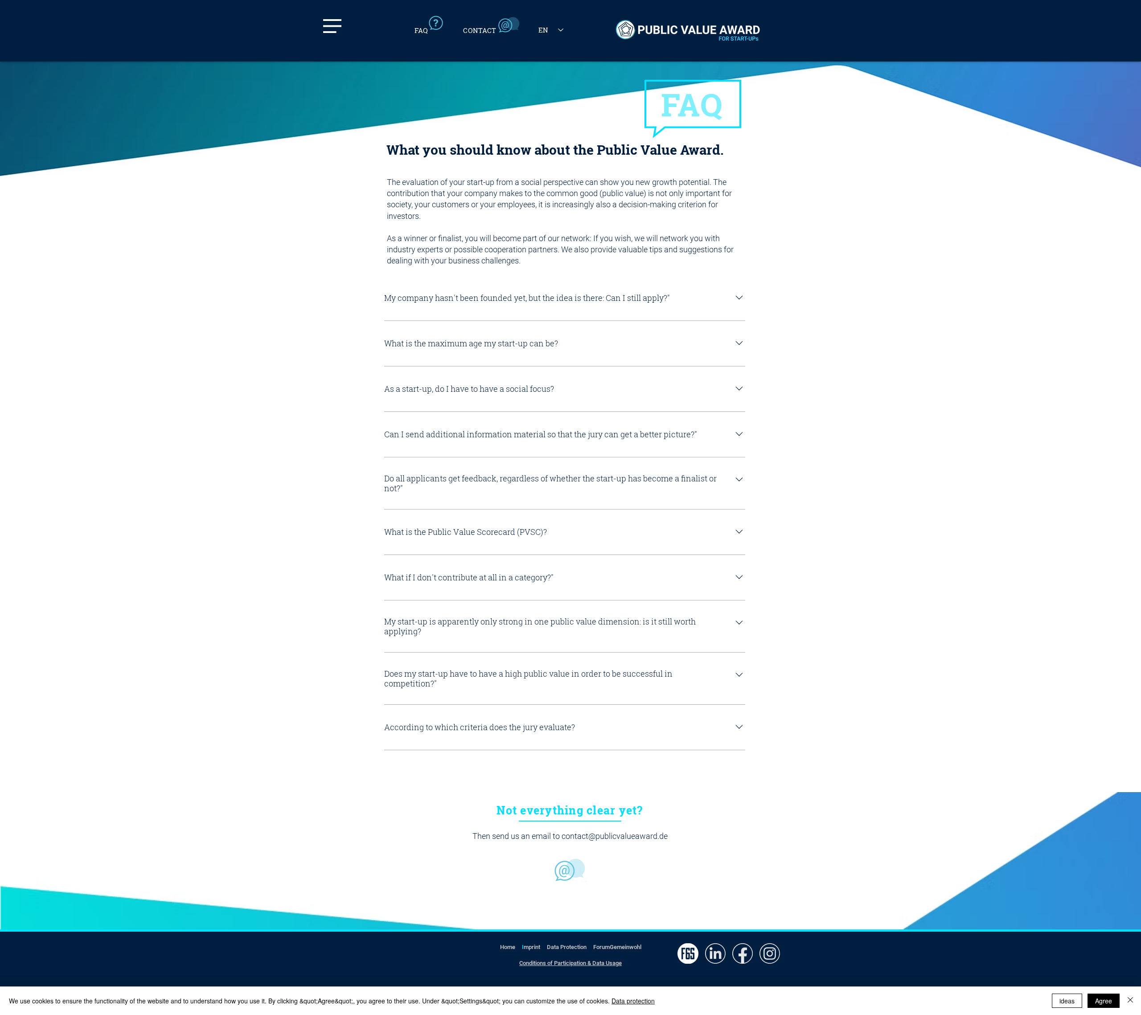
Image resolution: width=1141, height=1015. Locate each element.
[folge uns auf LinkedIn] (715, 953)
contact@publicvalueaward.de (615, 836)
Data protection (633, 1000)
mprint (532, 947)
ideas (1067, 1000)
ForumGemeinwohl (617, 947)
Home (507, 947)
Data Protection (567, 947)
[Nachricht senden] (570, 870)
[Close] (1130, 1001)
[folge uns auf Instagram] (769, 953)
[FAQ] (432, 24)
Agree (1103, 1000)
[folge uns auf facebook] (742, 953)
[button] (332, 26)
